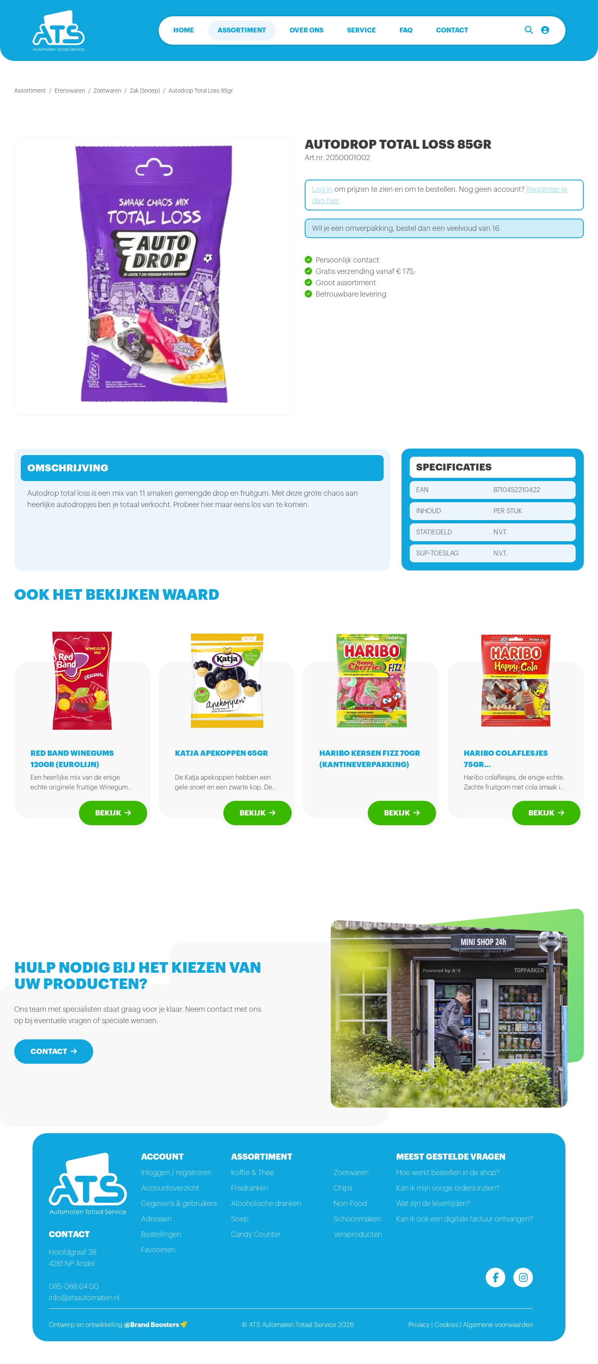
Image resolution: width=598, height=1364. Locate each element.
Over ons (306, 30)
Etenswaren (70, 91)
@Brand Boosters (152, 1325)
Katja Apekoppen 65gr (221, 753)
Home (183, 30)
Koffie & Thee (252, 1172)
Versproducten (358, 1234)
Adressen (156, 1219)
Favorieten (158, 1249)
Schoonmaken (357, 1219)
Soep (240, 1219)
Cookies (446, 1325)
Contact (452, 30)
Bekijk (108, 813)
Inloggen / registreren (176, 1172)
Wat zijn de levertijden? (433, 1203)
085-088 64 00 (74, 1286)
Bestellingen (161, 1234)
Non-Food (350, 1203)
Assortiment (242, 30)
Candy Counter (256, 1234)
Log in (322, 189)
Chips (343, 1188)
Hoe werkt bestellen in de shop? (448, 1172)
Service (361, 30)
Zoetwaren (107, 91)
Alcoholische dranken (266, 1203)
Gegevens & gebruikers (179, 1203)
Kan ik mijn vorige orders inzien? (447, 1188)
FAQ (405, 30)
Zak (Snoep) (145, 91)
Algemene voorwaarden (498, 1325)
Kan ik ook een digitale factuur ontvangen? (464, 1219)
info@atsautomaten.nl (84, 1297)
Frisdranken (249, 1188)
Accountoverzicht (170, 1188)
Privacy (419, 1325)
